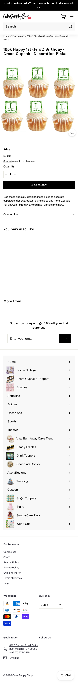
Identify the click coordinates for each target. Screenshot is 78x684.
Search (7, 557)
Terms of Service (12, 578)
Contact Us (9, 551)
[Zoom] (72, 132)
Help (6, 583)
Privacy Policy (11, 567)
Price (6, 149)
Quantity (8, 166)
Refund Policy (11, 562)
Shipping (7, 161)
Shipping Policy (12, 572)
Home (6, 36)
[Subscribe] (65, 338)
